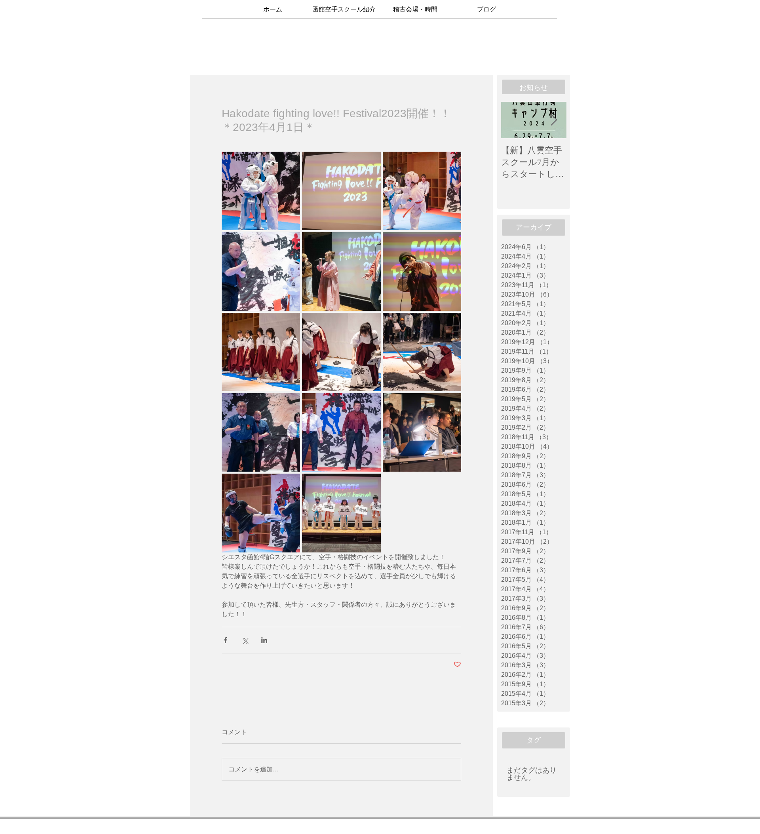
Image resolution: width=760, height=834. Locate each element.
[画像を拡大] (261, 191)
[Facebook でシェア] (225, 640)
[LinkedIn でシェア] (264, 640)
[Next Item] (553, 120)
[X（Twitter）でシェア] (245, 640)
